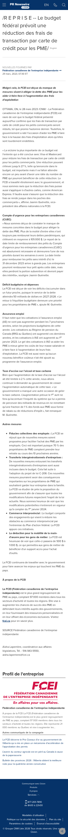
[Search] (64, 5)
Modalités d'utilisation (33, 815)
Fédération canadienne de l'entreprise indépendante (33, 708)
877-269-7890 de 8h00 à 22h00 (33, 803)
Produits (33, 787)
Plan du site (55, 819)
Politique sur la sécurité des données (26, 819)
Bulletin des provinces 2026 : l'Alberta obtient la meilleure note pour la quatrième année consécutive (31, 762)
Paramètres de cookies (21, 823)
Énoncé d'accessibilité (48, 823)
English (53, 48)
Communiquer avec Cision (33, 783)
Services (32, 795)
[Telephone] (55, 5)
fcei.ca (6, 621)
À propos (34, 790)
